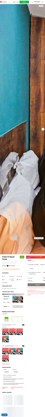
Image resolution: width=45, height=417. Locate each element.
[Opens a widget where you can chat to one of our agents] (4, 414)
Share (42, 5)
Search (24, 2)
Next (43, 129)
